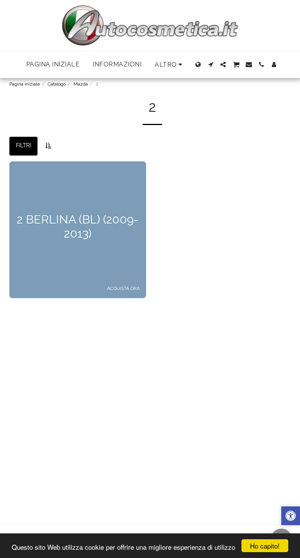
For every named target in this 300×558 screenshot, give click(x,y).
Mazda (80, 84)
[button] (210, 64)
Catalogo (57, 84)
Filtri (23, 145)
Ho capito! (265, 546)
